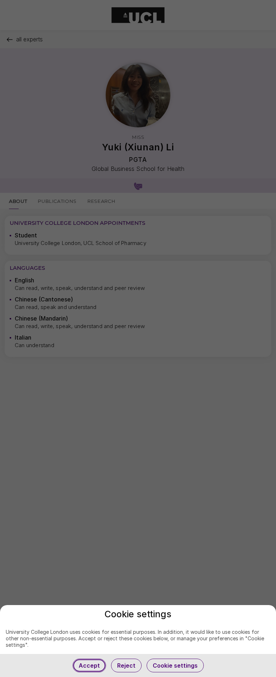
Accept (89, 665)
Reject (126, 665)
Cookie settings (175, 665)
